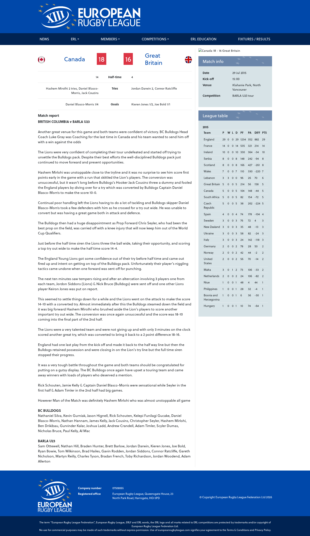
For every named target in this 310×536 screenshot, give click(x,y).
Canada (74, 58)
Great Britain (153, 59)
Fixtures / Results (254, 39)
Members (109, 39)
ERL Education (203, 39)
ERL (74, 39)
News (44, 39)
